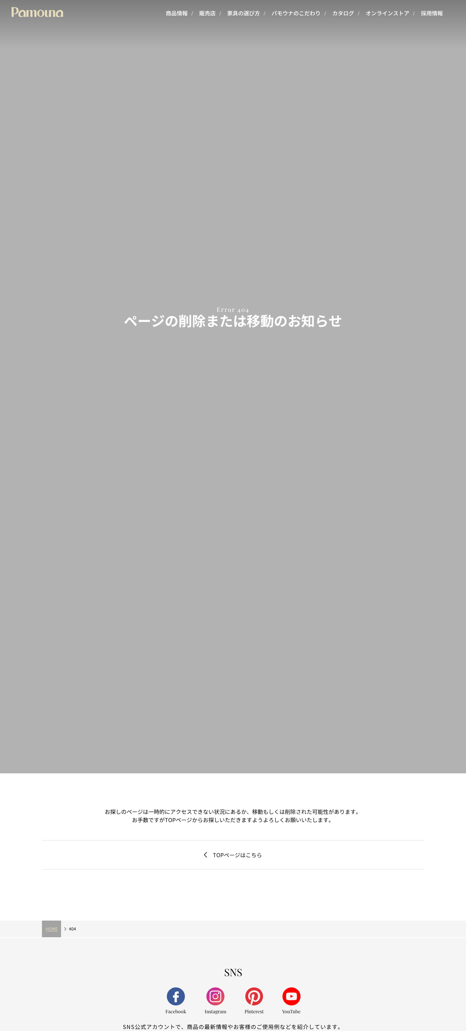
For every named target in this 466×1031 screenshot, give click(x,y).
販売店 (207, 13)
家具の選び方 (243, 13)
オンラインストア (387, 13)
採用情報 (432, 13)
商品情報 (177, 13)
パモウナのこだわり (296, 13)
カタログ (343, 13)
